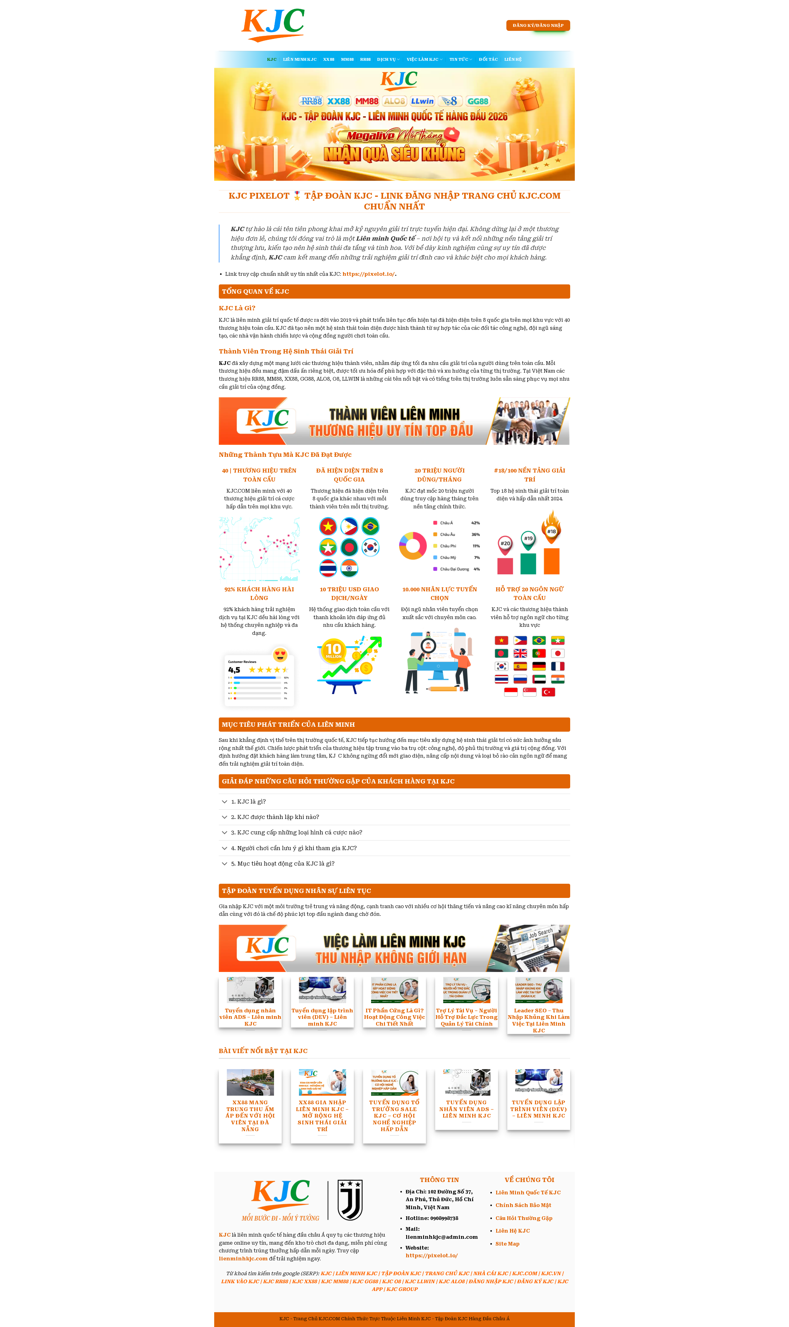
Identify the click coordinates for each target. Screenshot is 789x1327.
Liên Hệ (513, 59)
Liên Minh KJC (300, 59)
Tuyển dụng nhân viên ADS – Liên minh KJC (466, 1109)
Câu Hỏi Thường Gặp (524, 1218)
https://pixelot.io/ (368, 274)
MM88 (347, 59)
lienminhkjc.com (243, 1259)
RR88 (365, 59)
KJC (271, 59)
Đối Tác (488, 59)
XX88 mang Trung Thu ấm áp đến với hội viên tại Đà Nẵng (250, 1116)
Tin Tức (458, 59)
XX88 (328, 59)
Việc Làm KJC (423, 59)
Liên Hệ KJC (513, 1231)
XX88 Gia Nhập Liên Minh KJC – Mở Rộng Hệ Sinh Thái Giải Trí (322, 1116)
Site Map (508, 1244)
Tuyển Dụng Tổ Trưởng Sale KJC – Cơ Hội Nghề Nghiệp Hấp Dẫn (394, 1116)
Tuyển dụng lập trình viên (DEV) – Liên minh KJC (538, 1109)
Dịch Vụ (386, 59)
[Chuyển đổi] (225, 802)
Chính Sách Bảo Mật (523, 1205)
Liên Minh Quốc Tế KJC (528, 1193)
